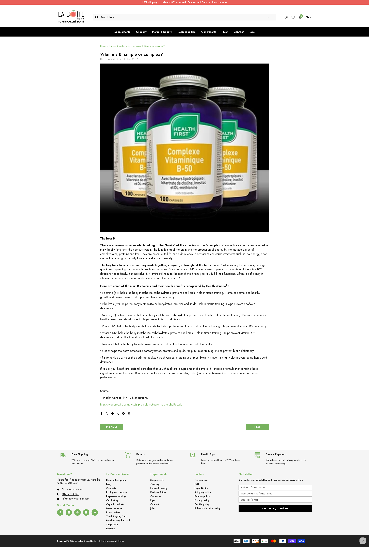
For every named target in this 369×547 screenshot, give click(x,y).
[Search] (184, 17)
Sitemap (120, 540)
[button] (268, 17)
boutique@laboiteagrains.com (103, 540)
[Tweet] (107, 413)
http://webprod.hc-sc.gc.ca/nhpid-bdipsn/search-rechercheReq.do (141, 404)
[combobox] (187, 17)
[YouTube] (95, 512)
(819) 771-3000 (70, 494)
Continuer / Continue (275, 508)
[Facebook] (101, 413)
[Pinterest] (112, 413)
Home (103, 46)
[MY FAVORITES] (293, 17)
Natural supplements (119, 46)
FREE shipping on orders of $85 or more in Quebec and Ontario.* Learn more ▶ (184, 2)
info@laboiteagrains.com (75, 499)
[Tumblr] (118, 413)
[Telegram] (123, 413)
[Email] (129, 413)
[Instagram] (69, 512)
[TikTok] (86, 512)
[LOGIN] (286, 17)
